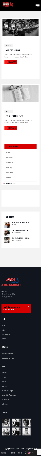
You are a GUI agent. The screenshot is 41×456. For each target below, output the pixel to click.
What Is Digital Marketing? (20, 222)
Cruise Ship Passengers (8, 395)
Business (8, 153)
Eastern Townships (7, 390)
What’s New (5, 399)
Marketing (9, 168)
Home (3, 325)
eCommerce (9, 162)
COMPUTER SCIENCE (12, 50)
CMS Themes (9, 158)
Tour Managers (6, 334)
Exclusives (4, 404)
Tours (20, 453)
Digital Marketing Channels (20, 238)
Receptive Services (7, 353)
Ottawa (3, 377)
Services (3, 453)
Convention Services (7, 358)
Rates (3, 330)
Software (8, 46)
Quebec (3, 381)
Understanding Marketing (20, 230)
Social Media (9, 173)
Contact (3, 339)
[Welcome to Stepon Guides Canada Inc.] (7, 5)
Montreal (4, 373)
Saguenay (4, 386)
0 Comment (17, 225)
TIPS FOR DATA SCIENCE (13, 116)
